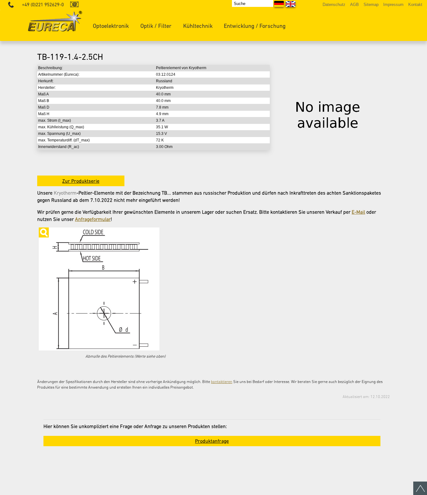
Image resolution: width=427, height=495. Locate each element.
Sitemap (371, 4)
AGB (354, 4)
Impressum (393, 4)
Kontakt (415, 4)
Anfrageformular (93, 219)
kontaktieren (221, 381)
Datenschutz (334, 4)
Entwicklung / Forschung (255, 26)
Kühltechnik (198, 26)
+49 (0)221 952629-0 (43, 4)
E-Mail (358, 212)
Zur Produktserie (80, 181)
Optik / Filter (156, 26)
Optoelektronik (111, 26)
